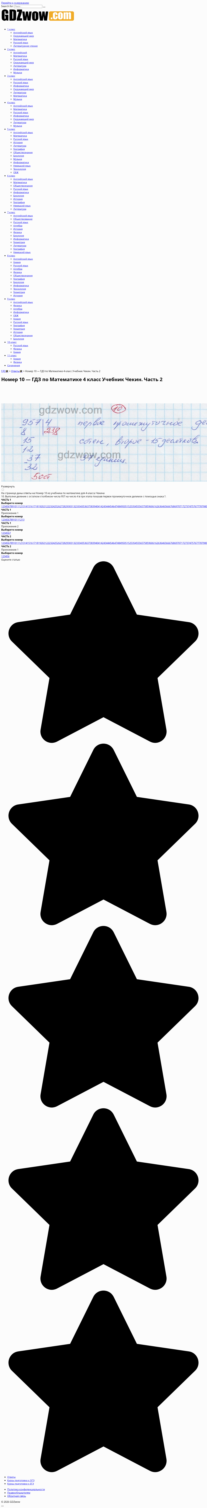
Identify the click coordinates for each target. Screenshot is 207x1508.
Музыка (17, 72)
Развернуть (8, 486)
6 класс (11, 175)
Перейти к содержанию (15, 3)
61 (154, 506)
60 (151, 506)
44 (107, 506)
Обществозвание (22, 218)
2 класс (11, 49)
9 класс (11, 298)
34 (80, 506)
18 (36, 506)
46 (113, 506)
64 (162, 506)
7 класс (11, 212)
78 (200, 506)
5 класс (11, 129)
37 (88, 506)
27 (61, 506)
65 (165, 506)
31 (72, 506)
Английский (20, 52)
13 (23, 506)
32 (74, 506)
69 (175, 506)
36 (85, 506)
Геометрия (19, 242)
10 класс (12, 342)
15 (28, 506)
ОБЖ (15, 172)
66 (167, 506)
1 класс (11, 29)
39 (94, 506)
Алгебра (17, 225)
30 (69, 506)
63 (159, 506)
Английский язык (23, 32)
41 (99, 506)
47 (115, 506)
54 (135, 506)
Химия (17, 262)
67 (170, 506)
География (19, 149)
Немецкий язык (22, 165)
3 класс (11, 75)
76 (195, 506)
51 (126, 506)
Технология (19, 169)
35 (83, 506)
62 (156, 506)
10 (14, 506)
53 (132, 506)
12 (20, 506)
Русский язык (20, 42)
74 (189, 506)
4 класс (11, 102)
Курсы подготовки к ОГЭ (20, 1480)
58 (145, 506)
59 (148, 506)
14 (25, 506)
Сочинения (13, 365)
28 (64, 506)
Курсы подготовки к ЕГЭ (20, 1483)
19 (39, 506)
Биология (18, 155)
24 (53, 506)
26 (58, 506)
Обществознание (23, 152)
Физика (17, 232)
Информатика (21, 69)
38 (91, 506)
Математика (20, 39)
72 (184, 506)
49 (121, 506)
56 (140, 506)
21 (44, 506)
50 (124, 506)
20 (42, 506)
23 (50, 506)
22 (47, 506)
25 (55, 506)
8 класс (11, 255)
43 (105, 506)
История (18, 142)
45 (110, 506)
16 (31, 506)
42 (102, 506)
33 (77, 506)
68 (173, 506)
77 (197, 506)
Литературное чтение (25, 45)
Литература (19, 65)
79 (203, 506)
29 (66, 506)
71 (181, 506)
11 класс (12, 355)
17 (34, 506)
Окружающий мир (23, 35)
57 (143, 506)
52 (129, 506)
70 (178, 506)
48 (118, 506)
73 (186, 506)
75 (192, 506)
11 (17, 506)
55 (137, 506)
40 (96, 506)
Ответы (11, 1476)
